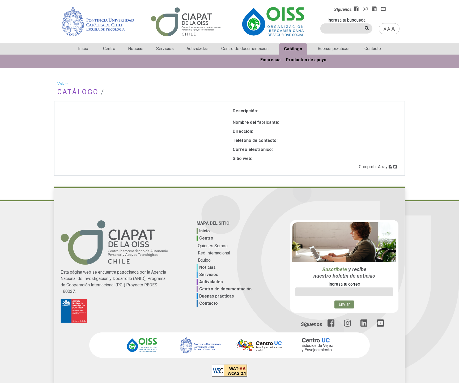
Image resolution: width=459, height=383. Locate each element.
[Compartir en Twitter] (395, 166)
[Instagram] (365, 9)
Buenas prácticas (334, 48)
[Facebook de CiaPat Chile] (331, 324)
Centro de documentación (245, 48)
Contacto (372, 48)
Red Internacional (214, 253)
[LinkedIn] (374, 9)
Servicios (165, 48)
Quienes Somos (213, 245)
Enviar (344, 304)
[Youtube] (383, 9)
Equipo (204, 260)
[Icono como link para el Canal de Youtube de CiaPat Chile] (380, 324)
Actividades (197, 48)
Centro (109, 48)
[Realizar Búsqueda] (366, 28)
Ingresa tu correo (344, 284)
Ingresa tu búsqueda (347, 20)
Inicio (83, 48)
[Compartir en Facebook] (390, 166)
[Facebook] (356, 9)
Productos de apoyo (306, 59)
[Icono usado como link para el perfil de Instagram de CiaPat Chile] (347, 324)
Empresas (270, 59)
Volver (62, 84)
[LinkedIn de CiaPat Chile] (364, 324)
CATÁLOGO (78, 92)
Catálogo (293, 48)
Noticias (135, 48)
